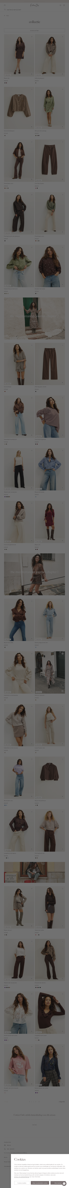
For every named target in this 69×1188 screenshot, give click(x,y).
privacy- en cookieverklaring (21, 1176)
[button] (64, 1183)
